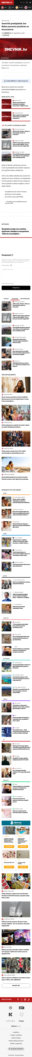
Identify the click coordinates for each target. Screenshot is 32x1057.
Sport (13, 7)
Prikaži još (16, 985)
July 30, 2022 (9, 203)
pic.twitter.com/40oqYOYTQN (14, 197)
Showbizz (21, 7)
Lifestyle (29, 7)
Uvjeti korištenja (16, 1038)
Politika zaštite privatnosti (16, 1040)
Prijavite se (16, 288)
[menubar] (27, 2)
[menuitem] (27, 2)
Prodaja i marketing (16, 1035)
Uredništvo (16, 1032)
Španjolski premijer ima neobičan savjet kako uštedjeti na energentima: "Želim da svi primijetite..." (15, 231)
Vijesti (5, 7)
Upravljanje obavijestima (17, 1048)
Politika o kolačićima (16, 1043)
